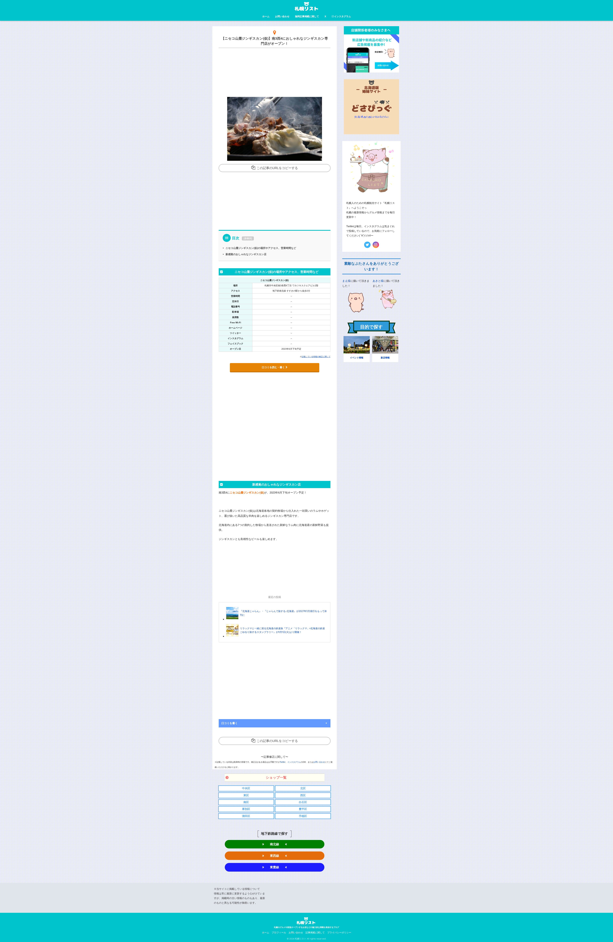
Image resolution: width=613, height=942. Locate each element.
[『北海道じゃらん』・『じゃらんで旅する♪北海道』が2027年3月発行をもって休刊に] (276, 619)
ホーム (265, 16)
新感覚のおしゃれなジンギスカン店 (246, 254)
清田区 (246, 816)
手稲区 (303, 816)
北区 (303, 788)
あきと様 (378, 280)
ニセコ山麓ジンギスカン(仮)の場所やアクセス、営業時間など (261, 248)
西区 (303, 795)
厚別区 (246, 809)
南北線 (274, 844)
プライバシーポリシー (339, 932)
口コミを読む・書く (273, 367)
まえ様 (346, 280)
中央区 (246, 788)
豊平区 (303, 809)
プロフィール (279, 932)
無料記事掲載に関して (307, 16)
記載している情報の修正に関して (316, 357)
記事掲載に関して (315, 932)
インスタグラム (342, 16)
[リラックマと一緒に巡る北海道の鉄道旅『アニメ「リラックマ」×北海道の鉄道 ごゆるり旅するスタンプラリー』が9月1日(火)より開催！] (276, 636)
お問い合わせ (282, 16)
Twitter (282, 762)
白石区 (303, 802)
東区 (246, 795)
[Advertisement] (274, 71)
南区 (246, 802)
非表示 (248, 238)
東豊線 (274, 867)
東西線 (274, 855)
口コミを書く (229, 723)
